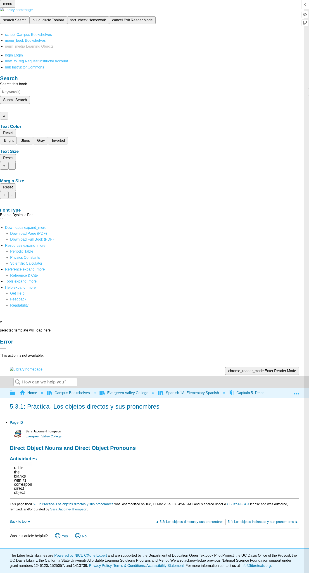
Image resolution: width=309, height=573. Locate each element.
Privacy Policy (100, 566)
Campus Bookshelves (72, 393)
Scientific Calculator (26, 263)
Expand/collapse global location (296, 391)
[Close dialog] (3, 348)
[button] (18, 299)
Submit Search (15, 100)
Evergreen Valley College (127, 393)
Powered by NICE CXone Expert (81, 555)
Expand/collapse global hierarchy (15, 393)
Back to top (18, 521)
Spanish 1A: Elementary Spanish (192, 393)
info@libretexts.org (255, 566)
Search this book (13, 84)
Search (17, 382)
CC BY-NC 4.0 (238, 504)
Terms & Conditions (129, 566)
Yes (65, 536)
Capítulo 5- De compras (255, 393)
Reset (8, 133)
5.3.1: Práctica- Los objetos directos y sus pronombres (73, 504)
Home (32, 393)
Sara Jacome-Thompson (68, 509)
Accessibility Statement (165, 566)
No (84, 536)
